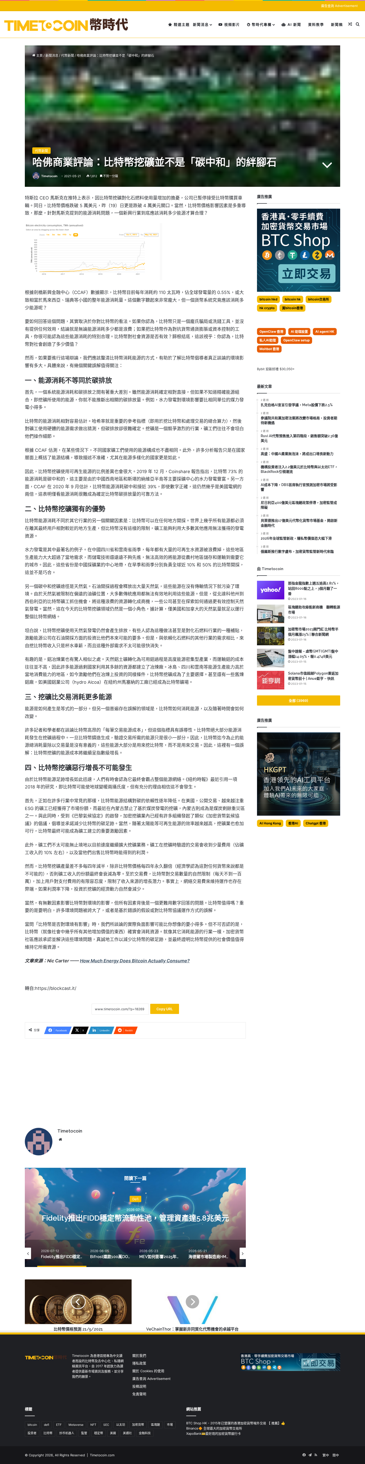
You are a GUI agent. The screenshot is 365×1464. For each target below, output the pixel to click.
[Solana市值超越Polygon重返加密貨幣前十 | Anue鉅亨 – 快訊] (270, 680)
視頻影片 (231, 24)
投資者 (32, 1433)
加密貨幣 (138, 1425)
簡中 (335, 1455)
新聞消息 (201, 24)
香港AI (293, 823)
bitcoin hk (293, 299)
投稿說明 (139, 1386)
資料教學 (316, 24)
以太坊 (120, 1425)
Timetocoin (49, 176)
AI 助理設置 (299, 331)
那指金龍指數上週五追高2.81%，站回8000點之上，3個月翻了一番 (313, 588)
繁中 (326, 1455)
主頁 (39, 55)
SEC (106, 1425)
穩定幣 (98, 1433)
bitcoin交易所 (318, 299)
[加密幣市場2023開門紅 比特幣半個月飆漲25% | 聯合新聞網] (270, 636)
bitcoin (32, 1425)
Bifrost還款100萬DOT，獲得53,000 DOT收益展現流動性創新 (135, 1218)
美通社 (127, 1433)
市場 (170, 1425)
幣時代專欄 (261, 24)
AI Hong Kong (270, 823)
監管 (84, 1433)
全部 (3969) (298, 700)
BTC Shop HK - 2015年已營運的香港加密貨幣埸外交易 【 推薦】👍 (235, 1423)
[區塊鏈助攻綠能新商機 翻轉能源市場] (270, 614)
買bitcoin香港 (292, 308)
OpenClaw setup (296, 340)
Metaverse (76, 1425)
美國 (113, 1433)
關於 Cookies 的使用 (148, 1371)
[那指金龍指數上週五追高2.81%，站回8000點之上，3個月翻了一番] (270, 590)
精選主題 (181, 24)
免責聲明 (139, 1394)
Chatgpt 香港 (316, 823)
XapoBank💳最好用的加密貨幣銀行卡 (213, 1433)
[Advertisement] (135, 1080)
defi (46, 1425)
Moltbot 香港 (269, 349)
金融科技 (145, 1433)
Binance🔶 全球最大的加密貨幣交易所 (214, 1428)
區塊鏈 (155, 1425)
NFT (93, 1425)
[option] (135, 1217)
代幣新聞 (67, 55)
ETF (59, 1425)
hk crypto (267, 308)
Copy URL (164, 1009)
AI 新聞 (293, 24)
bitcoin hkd (268, 299)
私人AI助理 (267, 340)
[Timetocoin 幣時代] (66, 24)
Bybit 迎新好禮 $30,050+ (276, 369)
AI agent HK (324, 331)
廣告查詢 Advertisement (340, 6)
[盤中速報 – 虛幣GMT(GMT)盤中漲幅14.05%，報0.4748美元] (270, 658)
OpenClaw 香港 (271, 331)
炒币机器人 (66, 1433)
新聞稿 (337, 24)
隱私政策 (139, 1363)
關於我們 (139, 1356)
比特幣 (47, 1433)
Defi (135, 1195)
